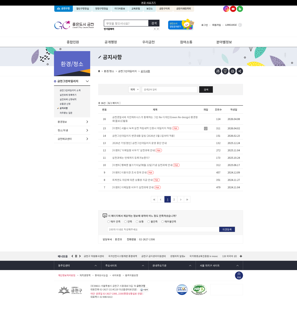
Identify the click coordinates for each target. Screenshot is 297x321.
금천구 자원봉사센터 (94, 256)
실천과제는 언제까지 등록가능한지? (131, 157)
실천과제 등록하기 (68, 95)
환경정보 (62, 122)
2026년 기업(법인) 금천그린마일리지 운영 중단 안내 (139, 143)
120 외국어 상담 (230, 256)
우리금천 (148, 41)
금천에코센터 (65, 139)
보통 (141, 221)
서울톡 (145, 290)
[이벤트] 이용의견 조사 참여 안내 (129, 172)
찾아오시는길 (101, 275)
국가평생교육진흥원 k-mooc (203, 256)
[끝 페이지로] (187, 199)
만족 (129, 221)
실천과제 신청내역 (68, 99)
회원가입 (216, 24)
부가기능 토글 (240, 71)
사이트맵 (116, 275)
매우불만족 (170, 221)
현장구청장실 (101, 8)
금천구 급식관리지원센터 (153, 256)
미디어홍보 (119, 8)
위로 (239, 277)
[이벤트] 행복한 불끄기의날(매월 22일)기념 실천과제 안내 (142, 165)
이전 (72, 256)
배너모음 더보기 (241, 256)
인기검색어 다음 (157, 28)
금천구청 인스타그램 (226, 9)
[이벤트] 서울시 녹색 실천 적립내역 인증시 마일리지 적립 (142, 128)
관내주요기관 (159, 265)
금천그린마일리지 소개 (70, 90)
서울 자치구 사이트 (210, 265)
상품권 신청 (65, 104)
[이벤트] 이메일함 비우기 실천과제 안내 (133, 187)
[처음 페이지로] (154, 199)
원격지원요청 (131, 275)
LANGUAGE (231, 24)
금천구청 (65, 8)
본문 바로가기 (148, 2)
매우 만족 (116, 221)
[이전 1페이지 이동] (160, 199)
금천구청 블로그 (240, 9)
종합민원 (73, 41)
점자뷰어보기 (218, 71)
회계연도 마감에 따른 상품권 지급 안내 (132, 180)
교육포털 (135, 8)
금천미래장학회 (183, 8)
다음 (80, 256)
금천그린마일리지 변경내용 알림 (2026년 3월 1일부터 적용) (143, 136)
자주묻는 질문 (66, 112)
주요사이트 (111, 265)
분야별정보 (224, 41)
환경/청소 (109, 71)
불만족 (154, 221)
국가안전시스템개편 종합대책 (122, 256)
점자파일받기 (225, 71)
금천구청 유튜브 (233, 9)
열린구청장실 (82, 8)
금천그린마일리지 (67, 81)
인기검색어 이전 (154, 28)
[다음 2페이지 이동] (181, 199)
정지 (76, 256)
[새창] (199, 289)
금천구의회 (164, 8)
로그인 (204, 24)
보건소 (149, 8)
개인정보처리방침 (66, 275)
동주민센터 (64, 265)
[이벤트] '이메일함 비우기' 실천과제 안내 (133, 150)
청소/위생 (63, 130)
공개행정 (111, 41)
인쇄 (232, 71)
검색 (206, 89)
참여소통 (186, 41)
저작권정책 (85, 275)
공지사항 (64, 108)
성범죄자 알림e (177, 256)
